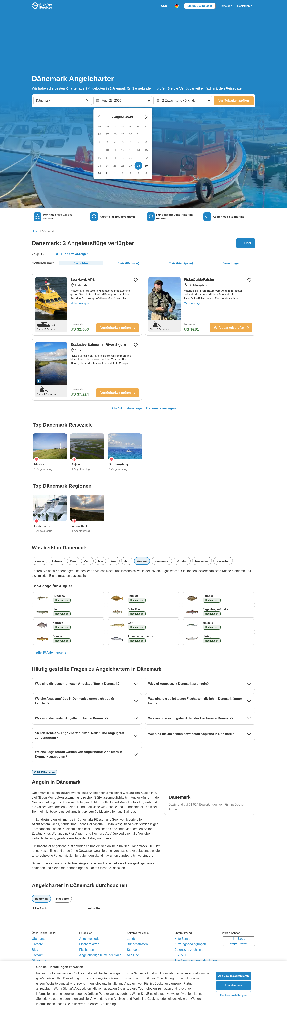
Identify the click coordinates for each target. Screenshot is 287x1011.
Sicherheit (39, 960)
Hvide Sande (40, 908)
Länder (132, 938)
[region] (143, 986)
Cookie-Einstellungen (233, 995)
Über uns (38, 938)
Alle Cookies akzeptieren (233, 975)
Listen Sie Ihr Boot (199, 5)
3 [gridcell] (130, 173)
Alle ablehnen (233, 985)
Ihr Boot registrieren (238, 941)
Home (35, 231)
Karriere (37, 944)
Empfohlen (81, 263)
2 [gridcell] (123, 173)
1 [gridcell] (115, 173)
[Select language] (176, 5)
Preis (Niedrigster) (181, 263)
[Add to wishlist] (136, 280)
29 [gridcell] (146, 165)
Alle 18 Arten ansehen (52, 652)
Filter (247, 243)
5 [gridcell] (146, 173)
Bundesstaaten (137, 944)
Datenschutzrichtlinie (188, 949)
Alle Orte (133, 955)
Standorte (133, 949)
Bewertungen (231, 263)
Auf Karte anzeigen (74, 254)
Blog (35, 949)
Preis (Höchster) (128, 263)
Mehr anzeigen (79, 303)
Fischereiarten (89, 944)
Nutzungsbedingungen (190, 944)
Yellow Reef (95, 908)
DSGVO (180, 955)
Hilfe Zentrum (183, 938)
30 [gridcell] (99, 173)
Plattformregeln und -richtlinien (195, 960)
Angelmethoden (90, 938)
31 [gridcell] (107, 173)
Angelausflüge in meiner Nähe (100, 955)
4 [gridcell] (138, 173)
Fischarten (86, 949)
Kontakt (37, 955)
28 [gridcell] (138, 165)
